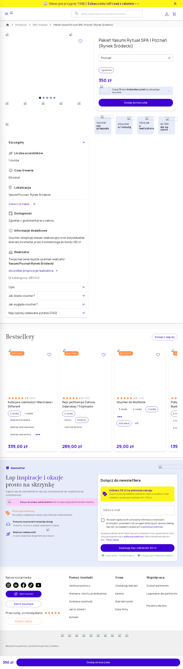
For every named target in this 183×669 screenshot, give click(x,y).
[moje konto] (167, 13)
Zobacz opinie (23, 621)
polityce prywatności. (134, 536)
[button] (14, 413)
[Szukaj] (77, 14)
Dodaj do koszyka (135, 102)
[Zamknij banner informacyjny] (175, 3)
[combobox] (133, 58)
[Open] (169, 58)
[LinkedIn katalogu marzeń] (16, 585)
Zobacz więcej (164, 337)
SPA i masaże (40, 24)
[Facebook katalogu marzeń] (23, 585)
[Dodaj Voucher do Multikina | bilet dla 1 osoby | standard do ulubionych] (158, 354)
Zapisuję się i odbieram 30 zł (137, 548)
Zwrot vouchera (23, 604)
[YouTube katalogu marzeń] (38, 585)
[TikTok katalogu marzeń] (31, 585)
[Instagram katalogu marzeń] (8, 585)
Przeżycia (21, 24)
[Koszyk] (174, 13)
